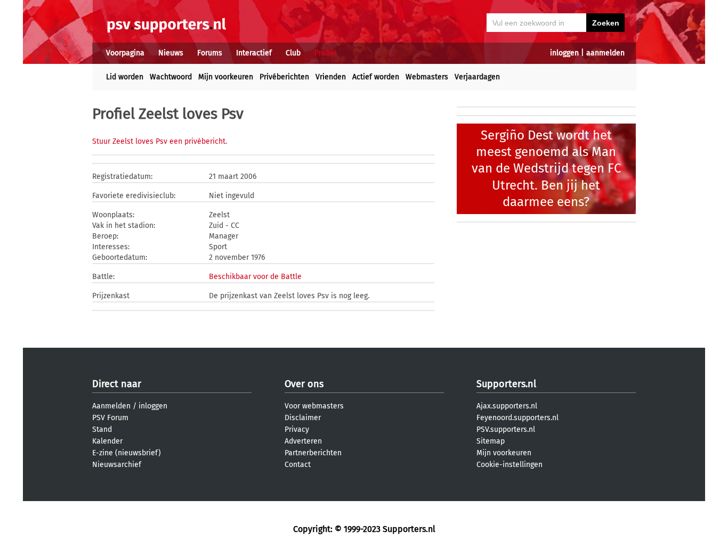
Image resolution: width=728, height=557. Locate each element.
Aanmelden (111, 406)
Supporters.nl (506, 384)
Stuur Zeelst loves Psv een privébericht (158, 141)
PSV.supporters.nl (505, 429)
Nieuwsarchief (116, 464)
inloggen (564, 53)
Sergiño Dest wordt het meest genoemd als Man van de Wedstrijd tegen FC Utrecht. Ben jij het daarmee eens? (546, 168)
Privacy (297, 429)
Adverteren (303, 441)
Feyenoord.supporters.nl (517, 417)
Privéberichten (284, 76)
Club (293, 53)
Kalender (107, 441)
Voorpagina (125, 53)
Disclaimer (303, 417)
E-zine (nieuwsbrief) (126, 452)
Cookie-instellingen (509, 464)
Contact (298, 464)
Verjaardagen (477, 76)
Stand (102, 429)
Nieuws (170, 53)
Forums (209, 53)
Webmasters (427, 76)
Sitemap (490, 441)
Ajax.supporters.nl (506, 406)
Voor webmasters (314, 406)
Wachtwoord (171, 76)
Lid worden (124, 76)
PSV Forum (110, 417)
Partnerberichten (313, 452)
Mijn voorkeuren (225, 76)
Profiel (325, 53)
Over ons (304, 384)
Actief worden (375, 76)
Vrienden (331, 76)
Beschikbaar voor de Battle (255, 276)
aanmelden (605, 53)
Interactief (254, 53)
